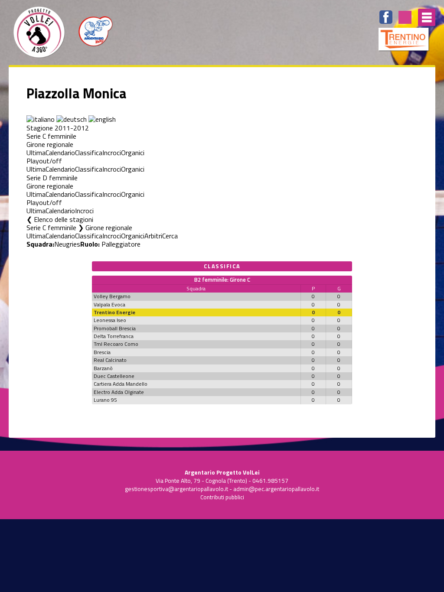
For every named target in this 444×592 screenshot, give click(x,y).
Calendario (60, 152)
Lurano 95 (105, 400)
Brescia (102, 352)
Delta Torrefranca (114, 336)
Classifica (88, 152)
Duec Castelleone (114, 376)
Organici (132, 152)
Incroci (111, 152)
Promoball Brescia (115, 328)
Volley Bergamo (112, 296)
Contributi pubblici (222, 497)
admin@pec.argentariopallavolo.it (276, 489)
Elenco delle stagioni (63, 219)
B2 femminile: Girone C (222, 279)
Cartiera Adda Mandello (120, 384)
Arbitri (153, 236)
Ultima (36, 152)
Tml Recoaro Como (116, 344)
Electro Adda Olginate (119, 392)
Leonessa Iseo (110, 320)
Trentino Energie (114, 312)
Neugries (67, 244)
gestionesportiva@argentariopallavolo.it (176, 489)
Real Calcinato (110, 360)
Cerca (170, 236)
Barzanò (103, 368)
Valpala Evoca (109, 304)
